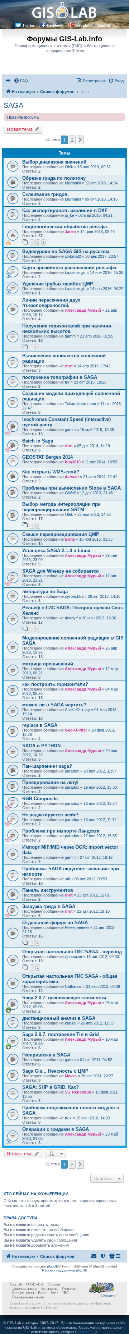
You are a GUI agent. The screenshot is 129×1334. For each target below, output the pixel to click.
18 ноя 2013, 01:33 (96, 539)
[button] (80, 140)
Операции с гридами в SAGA (55, 1129)
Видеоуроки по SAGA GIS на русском (65, 251)
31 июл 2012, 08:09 (103, 986)
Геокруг (109, 1295)
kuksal (70, 1023)
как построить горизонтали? (55, 684)
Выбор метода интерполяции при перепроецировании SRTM (61, 506)
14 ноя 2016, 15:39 (106, 272)
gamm (70, 336)
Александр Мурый (83, 310)
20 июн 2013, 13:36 (99, 618)
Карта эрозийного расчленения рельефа (69, 267)
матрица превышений (47, 663)
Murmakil (73, 183)
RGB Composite (40, 798)
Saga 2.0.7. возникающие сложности (64, 997)
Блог (54, 1293)
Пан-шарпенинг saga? (47, 766)
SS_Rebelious (78, 1092)
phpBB (52, 1266)
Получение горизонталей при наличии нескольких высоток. (66, 328)
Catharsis (73, 986)
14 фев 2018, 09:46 (97, 231)
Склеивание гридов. (45, 194)
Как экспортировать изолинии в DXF (65, 210)
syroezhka (74, 596)
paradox (72, 771)
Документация (24, 1288)
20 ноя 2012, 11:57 (99, 771)
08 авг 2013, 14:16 (104, 596)
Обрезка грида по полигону (54, 178)
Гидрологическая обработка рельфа (64, 226)
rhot (69, 366)
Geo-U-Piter (76, 730)
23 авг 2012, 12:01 (93, 895)
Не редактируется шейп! (50, 814)
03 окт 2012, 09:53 (91, 879)
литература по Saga (45, 591)
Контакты (49, 1288)
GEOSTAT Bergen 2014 (47, 457)
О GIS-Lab (35, 1284)
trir (67, 382)
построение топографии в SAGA (59, 377)
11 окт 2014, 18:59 (101, 462)
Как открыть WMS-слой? (50, 472)
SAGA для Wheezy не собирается (60, 571)
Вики (42, 1293)
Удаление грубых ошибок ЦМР (57, 283)
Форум (18, 1293)
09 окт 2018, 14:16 (101, 199)
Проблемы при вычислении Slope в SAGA (71, 488)
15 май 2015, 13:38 (97, 429)
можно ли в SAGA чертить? (54, 704)
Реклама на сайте (28, 1297)
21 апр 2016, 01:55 (96, 336)
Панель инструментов (47, 890)
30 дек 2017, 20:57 (101, 256)
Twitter (28, 25)
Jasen (70, 231)
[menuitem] (21, 81)
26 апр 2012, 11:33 (97, 1023)
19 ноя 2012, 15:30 (100, 787)
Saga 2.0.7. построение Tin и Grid (60, 1034)
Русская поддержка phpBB (64, 1270)
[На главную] (64, 10)
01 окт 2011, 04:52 (96, 1060)
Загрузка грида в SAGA (48, 906)
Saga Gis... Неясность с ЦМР (55, 1071)
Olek (69, 167)
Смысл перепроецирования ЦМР (60, 534)
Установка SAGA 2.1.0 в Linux (56, 550)
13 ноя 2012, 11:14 (99, 819)
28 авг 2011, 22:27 (97, 1076)
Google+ (82, 25)
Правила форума (23, 117)
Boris (70, 539)
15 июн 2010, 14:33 (93, 1118)
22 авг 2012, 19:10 (93, 911)
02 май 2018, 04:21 (95, 215)
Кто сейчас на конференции (36, 1194)
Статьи (54, 1284)
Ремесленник (77, 927)
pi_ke (69, 215)
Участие (68, 1288)
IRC (65, 1293)
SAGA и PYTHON (41, 745)
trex (68, 1118)
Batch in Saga (37, 441)
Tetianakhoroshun (80, 404)
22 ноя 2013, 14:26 (94, 514)
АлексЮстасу (77, 709)
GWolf (70, 493)
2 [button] (72, 140)
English (103, 25)
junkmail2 (73, 256)
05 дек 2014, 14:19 (93, 446)
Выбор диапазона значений (54, 162)
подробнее (86, 1331)
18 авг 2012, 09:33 (102, 956)
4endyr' (71, 618)
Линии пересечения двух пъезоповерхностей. (51, 302)
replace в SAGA (39, 725)
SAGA (13, 105)
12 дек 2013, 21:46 (96, 493)
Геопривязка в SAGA (46, 1055)
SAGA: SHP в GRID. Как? (50, 1087)
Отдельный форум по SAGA (55, 922)
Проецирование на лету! (50, 782)
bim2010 (73, 462)
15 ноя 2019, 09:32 (94, 167)
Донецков (73, 956)
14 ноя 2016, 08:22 (106, 288)
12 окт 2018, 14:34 (101, 183)
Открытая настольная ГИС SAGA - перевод (72, 951)
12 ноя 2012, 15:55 (100, 836)
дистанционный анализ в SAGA (58, 1018)
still (67, 879)
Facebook (55, 25)
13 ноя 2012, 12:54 (100, 803)
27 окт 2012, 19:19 (96, 857)
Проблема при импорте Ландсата (60, 831)
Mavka (71, 1076)
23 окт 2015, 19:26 (90, 382)
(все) (30, 1293)
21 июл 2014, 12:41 (100, 477)
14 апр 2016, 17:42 (93, 366)
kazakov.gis (75, 272)
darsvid (72, 477)
